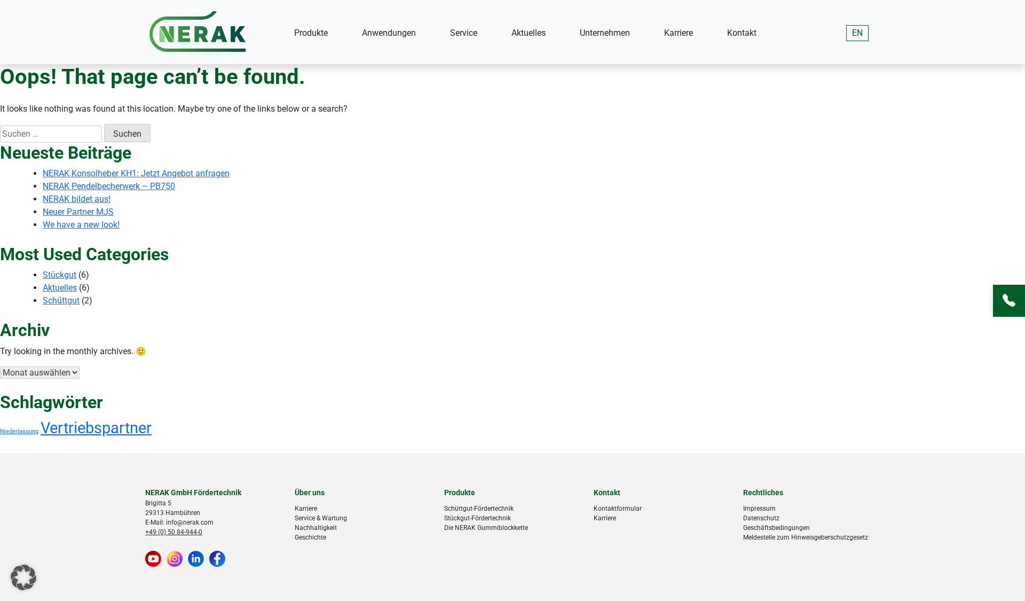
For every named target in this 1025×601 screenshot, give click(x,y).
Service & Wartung (321, 518)
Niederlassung (19, 431)
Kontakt (741, 33)
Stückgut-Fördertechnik (477, 518)
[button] (23, 577)
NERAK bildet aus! (77, 199)
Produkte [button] (311, 33)
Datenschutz (761, 518)
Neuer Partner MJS (78, 212)
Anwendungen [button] (389, 33)
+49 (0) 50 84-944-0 (173, 532)
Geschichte (310, 537)
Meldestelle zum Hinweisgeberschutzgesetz (805, 537)
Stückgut (59, 275)
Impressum (759, 508)
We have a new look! (81, 225)
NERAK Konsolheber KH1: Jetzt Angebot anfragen (136, 173)
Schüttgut (61, 300)
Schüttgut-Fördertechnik (479, 508)
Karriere (678, 33)
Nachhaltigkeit (316, 528)
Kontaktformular (618, 508)
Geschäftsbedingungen (776, 528)
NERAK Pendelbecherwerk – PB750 (109, 186)
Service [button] (463, 33)
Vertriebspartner (96, 428)
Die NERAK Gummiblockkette (486, 528)
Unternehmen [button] (605, 33)
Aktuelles (528, 33)
